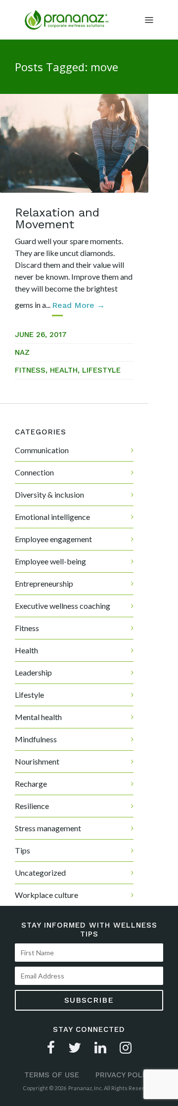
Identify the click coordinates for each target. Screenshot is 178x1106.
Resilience (32, 805)
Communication (42, 450)
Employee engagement (53, 539)
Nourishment (37, 761)
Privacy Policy (124, 1074)
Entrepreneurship (44, 583)
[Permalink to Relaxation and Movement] (74, 143)
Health (64, 370)
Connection (34, 472)
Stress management (48, 828)
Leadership (33, 672)
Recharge (31, 783)
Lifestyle (101, 370)
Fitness (30, 370)
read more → (78, 305)
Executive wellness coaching (62, 605)
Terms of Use (51, 1074)
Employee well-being (50, 561)
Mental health (38, 717)
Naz (22, 352)
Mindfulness (36, 739)
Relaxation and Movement (57, 218)
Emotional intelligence (52, 516)
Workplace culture (46, 894)
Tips (22, 850)
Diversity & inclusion (49, 494)
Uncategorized (40, 872)
